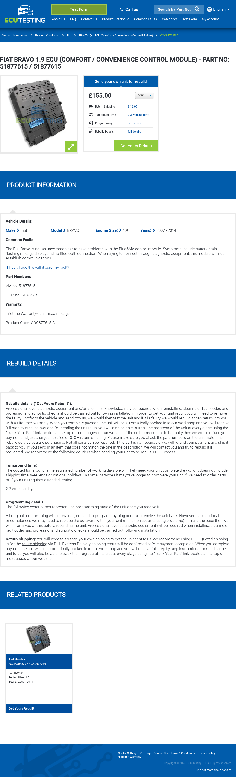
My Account (210, 19)
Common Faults (145, 19)
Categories (169, 19)
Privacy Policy (206, 753)
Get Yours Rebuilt (136, 145)
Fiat (68, 35)
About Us (58, 19)
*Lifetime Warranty (129, 757)
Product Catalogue (115, 19)
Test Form (79, 9)
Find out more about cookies (213, 770)
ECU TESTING (26, 17)
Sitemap (145, 753)
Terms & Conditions (183, 753)
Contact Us (89, 19)
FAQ (73, 19)
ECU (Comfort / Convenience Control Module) (124, 35)
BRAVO (83, 35)
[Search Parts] (197, 9)
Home (24, 35)
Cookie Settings (127, 753)
